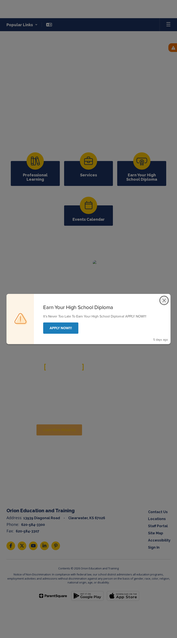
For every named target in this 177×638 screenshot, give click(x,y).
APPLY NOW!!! (61, 327)
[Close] (164, 300)
